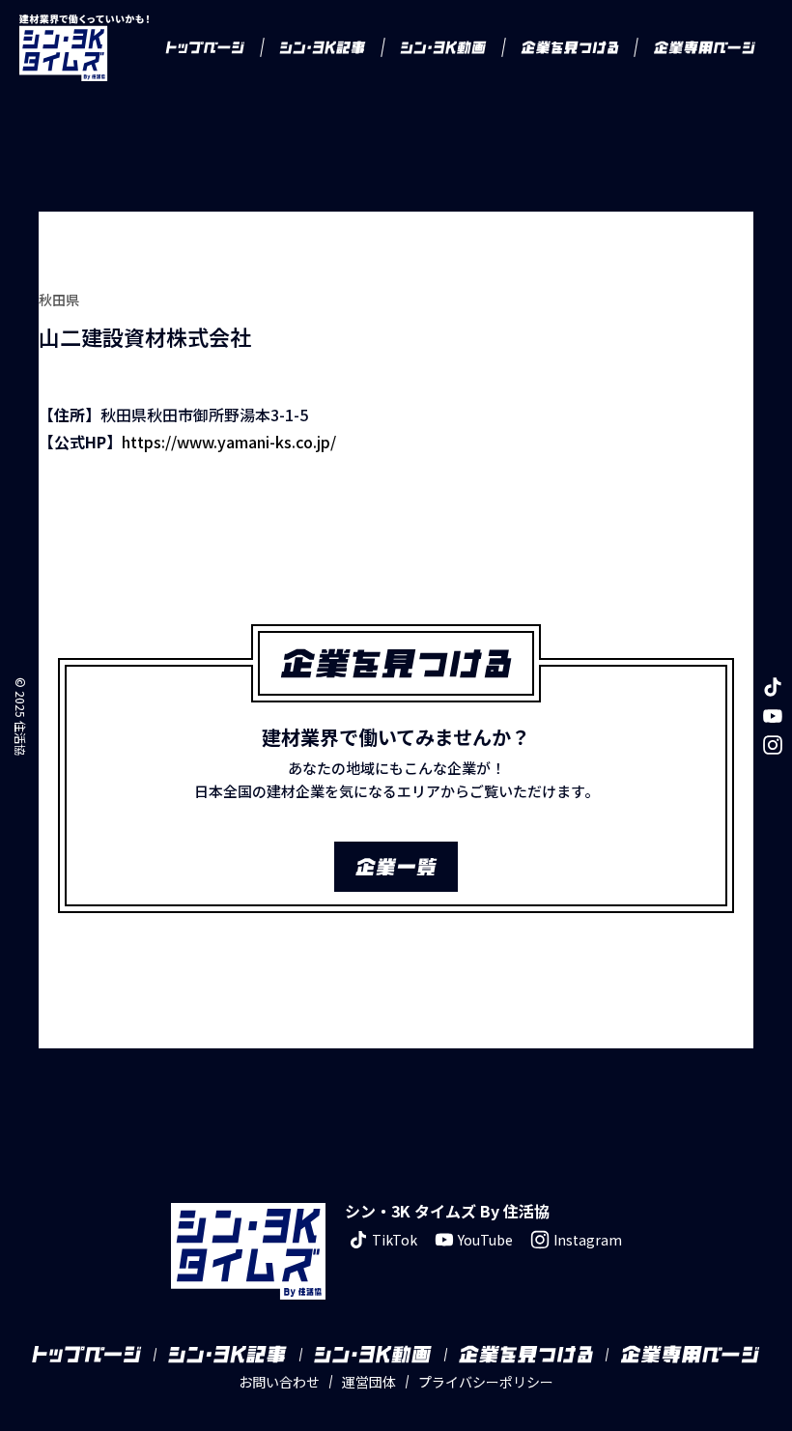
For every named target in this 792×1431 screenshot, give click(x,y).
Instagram (587, 1239)
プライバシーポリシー (485, 1381)
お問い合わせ (279, 1381)
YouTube (485, 1239)
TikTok (394, 1239)
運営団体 (369, 1381)
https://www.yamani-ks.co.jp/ (229, 441)
